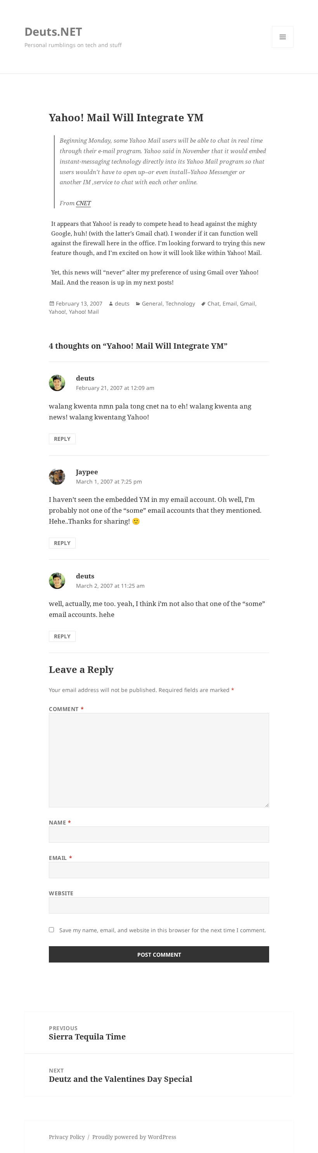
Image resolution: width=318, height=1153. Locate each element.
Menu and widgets (283, 47)
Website (61, 893)
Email (230, 303)
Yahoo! (57, 311)
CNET (83, 203)
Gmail (247, 303)
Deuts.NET (53, 31)
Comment (66, 709)
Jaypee (87, 471)
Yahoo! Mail (84, 311)
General (152, 303)
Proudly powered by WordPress (134, 1137)
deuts (122, 303)
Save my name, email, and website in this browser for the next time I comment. (162, 930)
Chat (213, 303)
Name (60, 822)
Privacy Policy (67, 1137)
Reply (62, 438)
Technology (180, 303)
